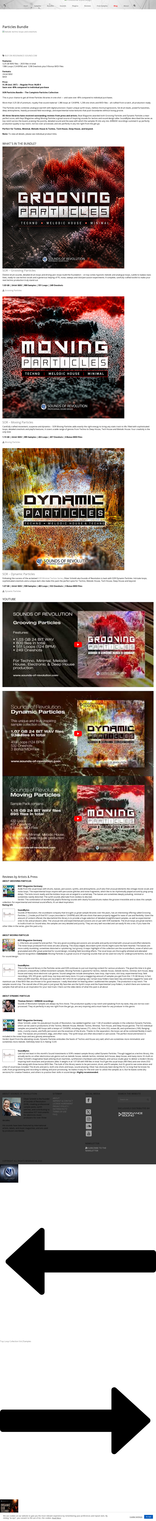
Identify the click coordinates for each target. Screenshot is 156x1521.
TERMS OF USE (59, 1111)
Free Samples (102, 6)
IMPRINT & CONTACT (63, 1101)
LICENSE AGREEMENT (63, 1103)
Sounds (63, 6)
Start (26, 6)
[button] (9, 44)
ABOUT (56, 1098)
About (126, 6)
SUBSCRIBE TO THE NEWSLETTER (95, 1149)
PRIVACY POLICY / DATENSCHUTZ (61, 1107)
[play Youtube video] (78, 644)
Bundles (50, 6)
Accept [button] (148, 1517)
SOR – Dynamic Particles (18, 574)
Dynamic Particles (12, 591)
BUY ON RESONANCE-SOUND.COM (20, 55)
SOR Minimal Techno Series (50, 578)
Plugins (75, 6)
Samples (37, 6)
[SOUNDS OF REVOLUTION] (78, 1)
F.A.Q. (55, 1114)
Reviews (87, 6)
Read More (56, 1518)
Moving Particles (12, 442)
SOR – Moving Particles (17, 422)
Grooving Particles (13, 290)
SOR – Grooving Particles (19, 270)
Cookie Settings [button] (136, 1517)
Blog (115, 6)
